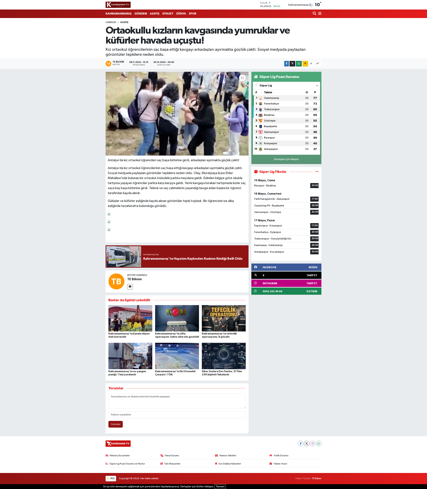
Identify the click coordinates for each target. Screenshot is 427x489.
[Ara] (315, 13)
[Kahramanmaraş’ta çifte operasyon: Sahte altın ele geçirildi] (177, 318)
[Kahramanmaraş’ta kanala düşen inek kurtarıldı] (130, 318)
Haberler (111, 22)
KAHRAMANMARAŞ (119, 13)
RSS (112, 478)
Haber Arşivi (280, 463)
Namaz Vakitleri (228, 455)
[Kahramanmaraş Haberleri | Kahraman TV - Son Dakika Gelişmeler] (118, 5)
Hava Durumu (172, 455)
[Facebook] (300, 443)
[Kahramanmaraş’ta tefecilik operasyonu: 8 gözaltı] (224, 318)
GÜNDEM (140, 13)
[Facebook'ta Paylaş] (286, 63)
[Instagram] (312, 443)
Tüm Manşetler (172, 463)
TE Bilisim (134, 279)
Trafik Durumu (281, 455)
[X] (306, 443)
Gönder (116, 424)
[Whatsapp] (318, 443)
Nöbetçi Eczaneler (120, 455)
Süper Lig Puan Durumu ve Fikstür (127, 463)
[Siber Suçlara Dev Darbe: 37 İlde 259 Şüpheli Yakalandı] (224, 355)
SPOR (192, 13)
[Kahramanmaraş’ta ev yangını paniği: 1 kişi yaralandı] (130, 355)
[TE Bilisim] (116, 281)
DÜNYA (181, 13)
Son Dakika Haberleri (230, 463)
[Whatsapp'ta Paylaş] (299, 63)
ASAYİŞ (154, 13)
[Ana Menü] (319, 13)
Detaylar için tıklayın (286, 159)
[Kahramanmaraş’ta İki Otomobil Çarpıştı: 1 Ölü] (177, 355)
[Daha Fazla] (305, 63)
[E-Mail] (130, 287)
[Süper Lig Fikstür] (317, 171)
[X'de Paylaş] (292, 63)
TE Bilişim (316, 478)
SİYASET (167, 13)
